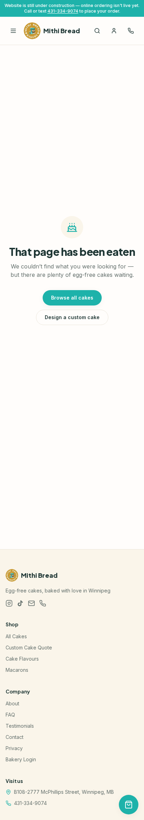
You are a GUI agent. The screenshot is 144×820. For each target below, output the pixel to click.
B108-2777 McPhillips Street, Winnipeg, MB (64, 792)
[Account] (114, 30)
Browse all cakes (72, 298)
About (12, 703)
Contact (14, 737)
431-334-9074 (63, 11)
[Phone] (42, 603)
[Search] (97, 30)
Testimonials (20, 726)
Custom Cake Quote (29, 647)
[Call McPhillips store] (130, 30)
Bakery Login (21, 759)
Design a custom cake (72, 317)
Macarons (17, 670)
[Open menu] (13, 30)
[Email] (31, 603)
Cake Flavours (22, 659)
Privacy (14, 748)
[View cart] (128, 804)
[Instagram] (9, 603)
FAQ (10, 715)
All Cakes (16, 636)
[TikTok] (20, 603)
